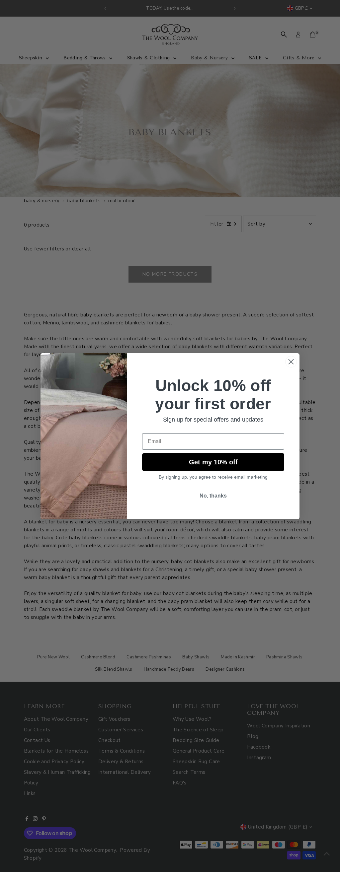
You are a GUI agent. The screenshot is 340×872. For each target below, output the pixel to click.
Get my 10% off (213, 462)
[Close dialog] (291, 362)
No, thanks (213, 496)
